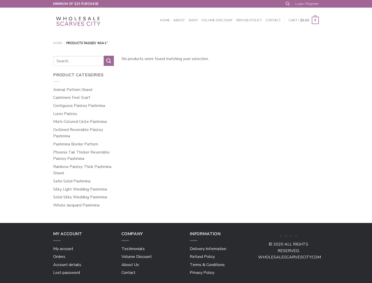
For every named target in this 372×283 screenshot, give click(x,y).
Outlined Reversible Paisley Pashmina (78, 133)
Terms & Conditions (207, 265)
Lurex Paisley (65, 114)
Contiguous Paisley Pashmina (79, 105)
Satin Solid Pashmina (71, 181)
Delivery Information (208, 249)
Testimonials (133, 249)
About (179, 20)
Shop (193, 20)
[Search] (288, 3)
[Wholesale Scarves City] (78, 20)
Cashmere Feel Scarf (71, 97)
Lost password (66, 272)
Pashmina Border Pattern (75, 144)
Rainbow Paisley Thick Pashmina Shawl (82, 170)
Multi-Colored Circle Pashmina (80, 121)
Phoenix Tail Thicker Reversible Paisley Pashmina (81, 155)
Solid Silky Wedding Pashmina (80, 197)
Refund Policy (249, 20)
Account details (67, 265)
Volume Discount (217, 20)
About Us (130, 265)
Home (165, 20)
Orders (59, 256)
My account (63, 249)
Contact (273, 20)
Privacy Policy (202, 272)
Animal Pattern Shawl (73, 89)
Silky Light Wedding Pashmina (80, 189)
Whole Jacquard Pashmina (76, 205)
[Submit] (109, 61)
